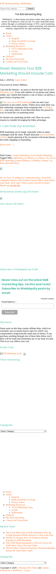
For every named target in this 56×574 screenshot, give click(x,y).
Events (14, 510)
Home (8, 492)
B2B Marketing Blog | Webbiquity (15, 3)
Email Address (9, 302)
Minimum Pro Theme (28, 568)
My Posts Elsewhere (15, 517)
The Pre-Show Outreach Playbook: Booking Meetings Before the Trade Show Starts (30, 549)
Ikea (2, 110)
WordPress (17, 570)
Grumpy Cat (46, 160)
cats (47, 158)
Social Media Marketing (41, 155)
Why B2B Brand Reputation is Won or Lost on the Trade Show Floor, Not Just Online (29, 544)
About (8, 494)
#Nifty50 (10, 515)
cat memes (29, 158)
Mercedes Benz (12, 163)
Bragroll (15, 497)
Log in (27, 570)
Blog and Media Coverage (23, 499)
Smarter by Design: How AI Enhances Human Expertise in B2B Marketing (27, 539)
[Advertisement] (28, 236)
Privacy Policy (18, 502)
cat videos (39, 158)
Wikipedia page (7, 92)
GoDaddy (47, 107)
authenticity (18, 158)
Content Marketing (20, 155)
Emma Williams (22, 160)
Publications (17, 512)
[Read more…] (7, 144)
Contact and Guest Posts (17, 520)
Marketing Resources (15, 505)
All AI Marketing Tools (22, 507)
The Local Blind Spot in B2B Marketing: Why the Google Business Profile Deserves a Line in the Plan (29, 533)
